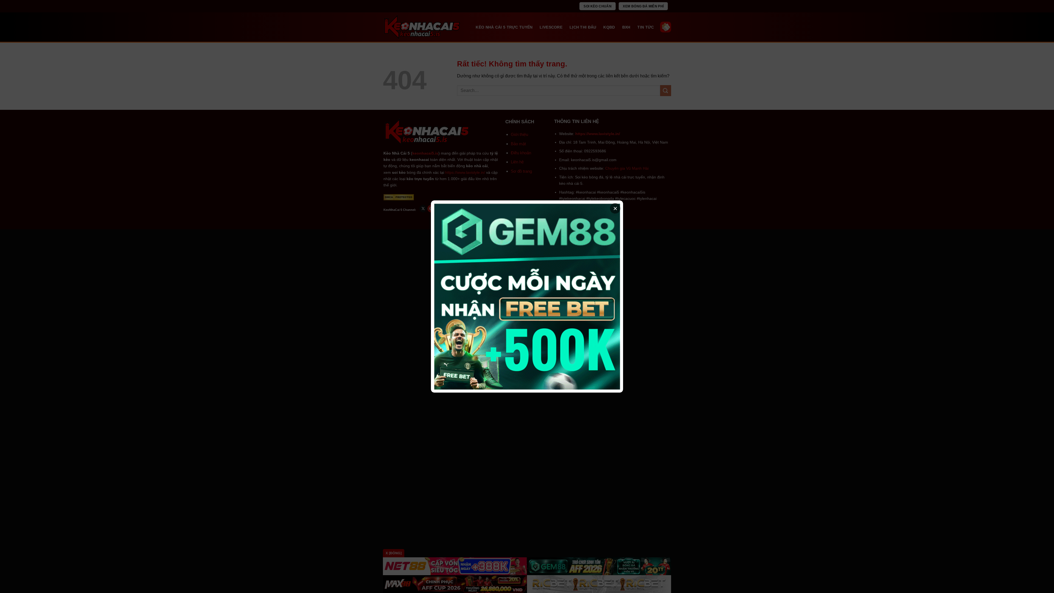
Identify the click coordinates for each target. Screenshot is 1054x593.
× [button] (615, 208)
